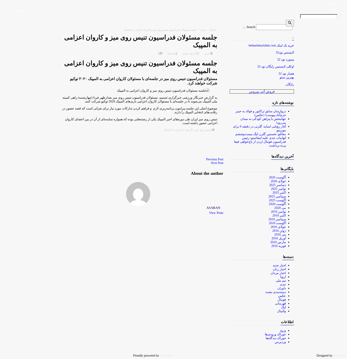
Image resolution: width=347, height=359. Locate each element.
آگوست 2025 (277, 200)
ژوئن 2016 (279, 230)
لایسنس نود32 (285, 52)
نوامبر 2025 (278, 188)
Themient (339, 355)
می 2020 (280, 207)
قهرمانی (280, 303)
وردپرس (280, 342)
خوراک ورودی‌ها (275, 334)
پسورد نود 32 (285, 59)
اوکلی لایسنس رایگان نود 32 (275, 66)
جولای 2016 (278, 227)
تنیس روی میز (203, 129)
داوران (281, 288)
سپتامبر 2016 (277, 219)
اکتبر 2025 (279, 192)
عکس (282, 295)
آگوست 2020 (277, 204)
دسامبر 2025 (277, 185)
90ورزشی (330, 3)
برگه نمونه (19, 10)
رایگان (290, 84)
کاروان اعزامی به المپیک (178, 129)
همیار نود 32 (286, 73)
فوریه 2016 (278, 246)
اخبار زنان (279, 269)
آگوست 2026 (277, 177)
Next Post (217, 163)
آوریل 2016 (278, 238)
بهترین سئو (287, 77)
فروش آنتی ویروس (262, 91)
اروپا (283, 276)
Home (213, 29)
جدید (203, 29)
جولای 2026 (278, 181)
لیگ (283, 307)
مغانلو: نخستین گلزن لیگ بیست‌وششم (260, 134)
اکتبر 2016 (279, 215)
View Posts (216, 212)
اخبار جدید (279, 265)
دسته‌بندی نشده (275, 292)
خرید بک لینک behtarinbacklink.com (271, 45)
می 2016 (280, 234)
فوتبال (282, 299)
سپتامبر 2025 (277, 196)
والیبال (281, 311)
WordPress (167, 355)
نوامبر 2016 (278, 211)
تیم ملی (281, 280)
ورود (283, 330)
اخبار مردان (278, 273)
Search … (249, 27)
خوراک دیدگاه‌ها (276, 338)
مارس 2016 (278, 242)
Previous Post (214, 159)
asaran (171, 53)
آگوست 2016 (277, 223)
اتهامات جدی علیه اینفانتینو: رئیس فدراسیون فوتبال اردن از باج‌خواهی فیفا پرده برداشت (260, 141)
